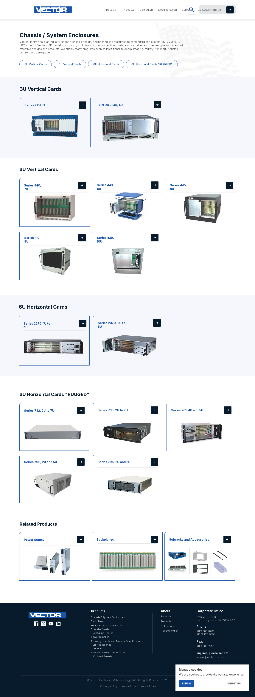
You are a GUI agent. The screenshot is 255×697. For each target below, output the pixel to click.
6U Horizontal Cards (106, 64)
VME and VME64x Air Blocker (108, 652)
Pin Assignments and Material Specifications (117, 641)
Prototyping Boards (102, 632)
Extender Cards (100, 629)
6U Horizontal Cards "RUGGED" (151, 64)
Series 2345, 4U (111, 105)
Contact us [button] (213, 10)
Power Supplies (100, 636)
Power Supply (34, 540)
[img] (55, 124)
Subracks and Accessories (189, 539)
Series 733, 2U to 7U (113, 410)
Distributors (167, 625)
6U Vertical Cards (70, 64)
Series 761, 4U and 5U (187, 410)
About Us (166, 616)
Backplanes (105, 539)
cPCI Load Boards (101, 656)
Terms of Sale (147, 686)
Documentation (169, 630)
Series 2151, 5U (35, 105)
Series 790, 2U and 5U (40, 462)
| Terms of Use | (128, 686)
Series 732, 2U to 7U (39, 410)
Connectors (98, 648)
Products (166, 621)
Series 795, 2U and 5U (114, 462)
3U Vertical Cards (35, 64)
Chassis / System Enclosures (108, 617)
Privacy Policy (108, 686)
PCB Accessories (101, 644)
